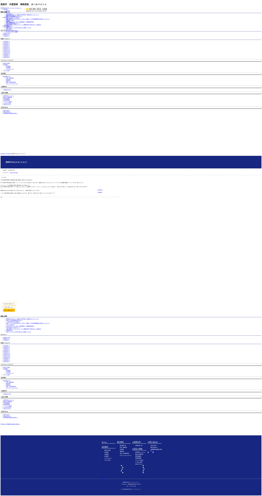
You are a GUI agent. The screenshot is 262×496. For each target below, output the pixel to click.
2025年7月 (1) (6, 57)
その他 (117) (6, 36)
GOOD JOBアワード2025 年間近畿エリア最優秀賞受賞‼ (20, 326)
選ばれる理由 (107, 450)
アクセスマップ (9, 13)
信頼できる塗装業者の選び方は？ (14, 320)
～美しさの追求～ (10, 324)
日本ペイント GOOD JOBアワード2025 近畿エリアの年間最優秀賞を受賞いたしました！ (28, 323)
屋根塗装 (8, 21)
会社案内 (5, 9)
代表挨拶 (8, 10)
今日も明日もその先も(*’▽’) (13, 327)
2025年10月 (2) (6, 53)
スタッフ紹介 (9, 14)
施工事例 (5, 17)
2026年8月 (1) (6, 41)
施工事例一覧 (123, 445)
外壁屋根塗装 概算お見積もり (12, 30)
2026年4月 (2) (6, 45)
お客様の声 (6, 25)
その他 (15, 172)
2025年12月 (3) (6, 50)
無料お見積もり (9, 29)
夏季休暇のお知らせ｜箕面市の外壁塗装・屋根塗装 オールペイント (22, 319)
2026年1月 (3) (6, 48)
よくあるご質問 (138, 462)
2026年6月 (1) (6, 43)
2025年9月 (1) (6, 54)
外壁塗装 (8, 20)
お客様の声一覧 (138, 445)
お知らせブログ (138, 464)
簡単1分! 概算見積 (139, 454)
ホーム (19, 8)
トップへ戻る (102, 478)
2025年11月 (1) (6, 51)
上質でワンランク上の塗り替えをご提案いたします (18, 331)
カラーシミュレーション (11, 23)
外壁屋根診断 (138, 458)
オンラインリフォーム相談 (11, 31)
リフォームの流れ (139, 460)
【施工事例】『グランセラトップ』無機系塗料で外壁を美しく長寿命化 (23, 329)
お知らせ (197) (6, 337)
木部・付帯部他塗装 (10, 22)
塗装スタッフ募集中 (10, 16)
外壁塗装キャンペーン (140, 452)
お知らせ (12, 172)
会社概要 (8, 12)
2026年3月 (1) (6, 47)
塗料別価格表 (138, 456)
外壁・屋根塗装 (9, 18)
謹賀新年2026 (9, 330)
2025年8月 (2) (6, 55)
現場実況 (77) (6, 34)
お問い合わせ (6, 26)
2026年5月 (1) (6, 44)
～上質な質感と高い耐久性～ (13, 321)
